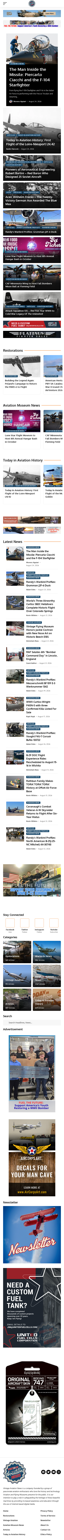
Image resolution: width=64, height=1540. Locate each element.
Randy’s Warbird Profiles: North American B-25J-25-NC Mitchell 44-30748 (41, 841)
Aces (9, 192)
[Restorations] (17, 952)
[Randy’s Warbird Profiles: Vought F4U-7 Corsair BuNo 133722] (15, 730)
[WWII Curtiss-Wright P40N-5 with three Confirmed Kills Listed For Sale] (15, 704)
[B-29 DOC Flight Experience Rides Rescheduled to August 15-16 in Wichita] (15, 757)
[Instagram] (39, 925)
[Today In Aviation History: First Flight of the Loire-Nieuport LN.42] (32, 131)
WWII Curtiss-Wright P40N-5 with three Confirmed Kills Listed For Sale (41, 707)
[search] (58, 3)
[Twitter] (25, 925)
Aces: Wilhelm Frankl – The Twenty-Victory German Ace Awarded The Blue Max (31, 200)
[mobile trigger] (5, 3)
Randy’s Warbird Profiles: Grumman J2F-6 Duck (31, 231)
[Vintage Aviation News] (31, 3)
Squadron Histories (15, 306)
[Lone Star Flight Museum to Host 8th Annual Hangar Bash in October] (21, 421)
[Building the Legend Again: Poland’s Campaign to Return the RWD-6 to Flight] (21, 366)
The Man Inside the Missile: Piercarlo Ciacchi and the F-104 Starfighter (29, 77)
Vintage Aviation (34, 622)
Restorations (11, 376)
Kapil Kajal (30, 716)
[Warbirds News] (47, 952)
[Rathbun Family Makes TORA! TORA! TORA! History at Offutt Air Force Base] (15, 783)
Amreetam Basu (32, 641)
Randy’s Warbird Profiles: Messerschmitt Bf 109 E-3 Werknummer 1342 (41, 683)
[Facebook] (10, 925)
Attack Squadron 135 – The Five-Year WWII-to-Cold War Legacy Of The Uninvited (30, 312)
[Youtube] (54, 925)
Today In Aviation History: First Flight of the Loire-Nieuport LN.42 (30, 142)
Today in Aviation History (29, 135)
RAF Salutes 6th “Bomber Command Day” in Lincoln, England (41, 656)
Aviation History (14, 165)
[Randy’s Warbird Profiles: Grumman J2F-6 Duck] (32, 223)
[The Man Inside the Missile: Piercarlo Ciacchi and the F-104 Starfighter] (32, 48)
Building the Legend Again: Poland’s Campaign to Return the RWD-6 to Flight (21, 383)
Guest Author (31, 663)
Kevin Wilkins (31, 615)
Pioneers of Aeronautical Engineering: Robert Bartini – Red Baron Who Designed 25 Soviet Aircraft (30, 173)
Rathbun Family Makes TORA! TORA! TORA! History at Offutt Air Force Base (41, 786)
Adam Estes (30, 590)
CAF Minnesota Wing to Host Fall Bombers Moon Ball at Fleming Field (28, 285)
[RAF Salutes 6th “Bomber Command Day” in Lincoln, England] (15, 654)
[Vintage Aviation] (17, 976)
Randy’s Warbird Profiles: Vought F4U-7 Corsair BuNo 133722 (41, 736)
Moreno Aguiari (20, 101)
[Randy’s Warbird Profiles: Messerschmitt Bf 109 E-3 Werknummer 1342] (15, 676)
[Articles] (17, 1000)
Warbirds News (17, 64)
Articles (11, 135)
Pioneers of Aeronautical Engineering (24, 162)
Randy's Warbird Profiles (28, 227)
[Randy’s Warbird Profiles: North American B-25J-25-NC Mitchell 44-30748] (15, 834)
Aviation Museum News (17, 252)
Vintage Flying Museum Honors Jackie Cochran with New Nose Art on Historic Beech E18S (40, 631)
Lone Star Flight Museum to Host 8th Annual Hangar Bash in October (29, 258)
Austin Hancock (12, 149)
